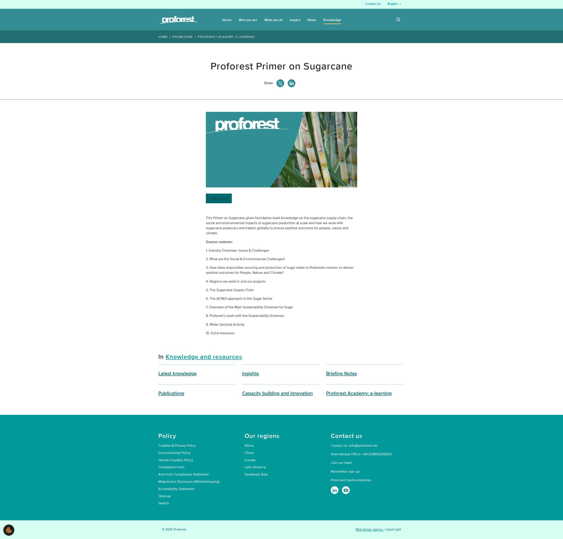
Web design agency (370, 529)
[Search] (398, 20)
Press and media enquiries (351, 480)
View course (218, 198)
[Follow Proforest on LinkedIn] (334, 490)
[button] (8, 530)
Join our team (341, 463)
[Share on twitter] (280, 83)
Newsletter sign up (345, 471)
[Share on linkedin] (291, 83)
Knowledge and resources (204, 357)
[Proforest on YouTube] (346, 490)
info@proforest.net (363, 445)
